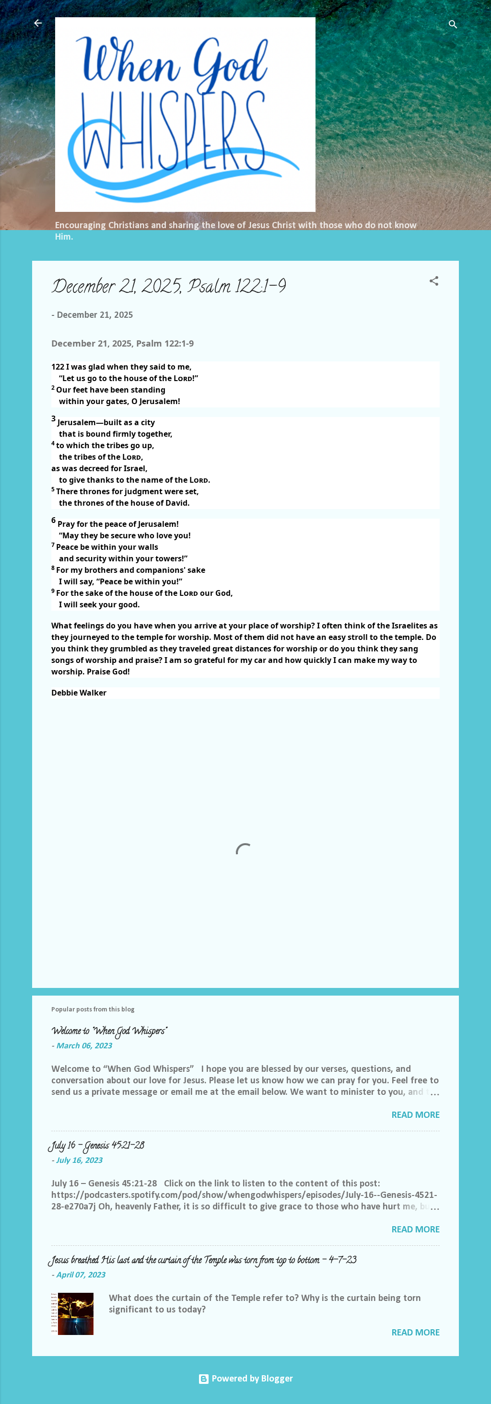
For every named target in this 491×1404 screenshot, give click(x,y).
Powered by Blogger (251, 1379)
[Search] (453, 26)
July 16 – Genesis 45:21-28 (97, 1146)
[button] (434, 282)
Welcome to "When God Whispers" (108, 1032)
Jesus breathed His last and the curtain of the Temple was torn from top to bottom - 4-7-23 (203, 1261)
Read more (416, 1115)
